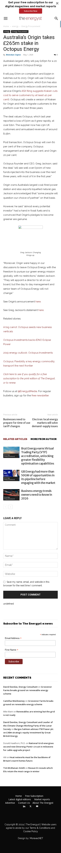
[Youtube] (37, 806)
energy (15, 26)
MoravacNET (36, 838)
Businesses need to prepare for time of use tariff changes (16, 423)
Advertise (10, 802)
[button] (30, 7)
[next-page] (10, 507)
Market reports (42, 799)
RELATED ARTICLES (15, 439)
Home (6, 26)
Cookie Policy (30, 831)
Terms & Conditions (39, 828)
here (38, 301)
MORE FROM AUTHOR (44, 439)
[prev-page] (5, 507)
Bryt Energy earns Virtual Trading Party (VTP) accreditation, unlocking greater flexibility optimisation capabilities (37, 456)
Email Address (13, 638)
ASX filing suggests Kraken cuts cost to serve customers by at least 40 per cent (30, 95)
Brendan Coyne (13, 54)
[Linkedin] (24, 806)
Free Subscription (34, 795)
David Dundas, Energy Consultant (20, 686)
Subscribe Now (30, 11)
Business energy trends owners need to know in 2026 (36, 494)
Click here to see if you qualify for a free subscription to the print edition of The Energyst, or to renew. (29, 378)
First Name (11, 649)
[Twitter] (30, 806)
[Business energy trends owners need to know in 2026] (11, 494)
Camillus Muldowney (14, 700)
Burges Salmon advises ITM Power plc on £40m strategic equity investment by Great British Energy (28, 732)
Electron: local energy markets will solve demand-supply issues (45, 423)
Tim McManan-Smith (14, 767)
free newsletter (40, 395)
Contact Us (24, 802)
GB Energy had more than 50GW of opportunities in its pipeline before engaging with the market (38, 477)
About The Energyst (43, 802)
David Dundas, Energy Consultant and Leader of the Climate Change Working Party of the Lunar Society (28, 726)
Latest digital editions (19, 799)
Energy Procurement (30, 26)
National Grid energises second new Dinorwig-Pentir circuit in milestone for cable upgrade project (28, 747)
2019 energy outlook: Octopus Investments (28, 352)
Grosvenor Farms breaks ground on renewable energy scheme (27, 690)
